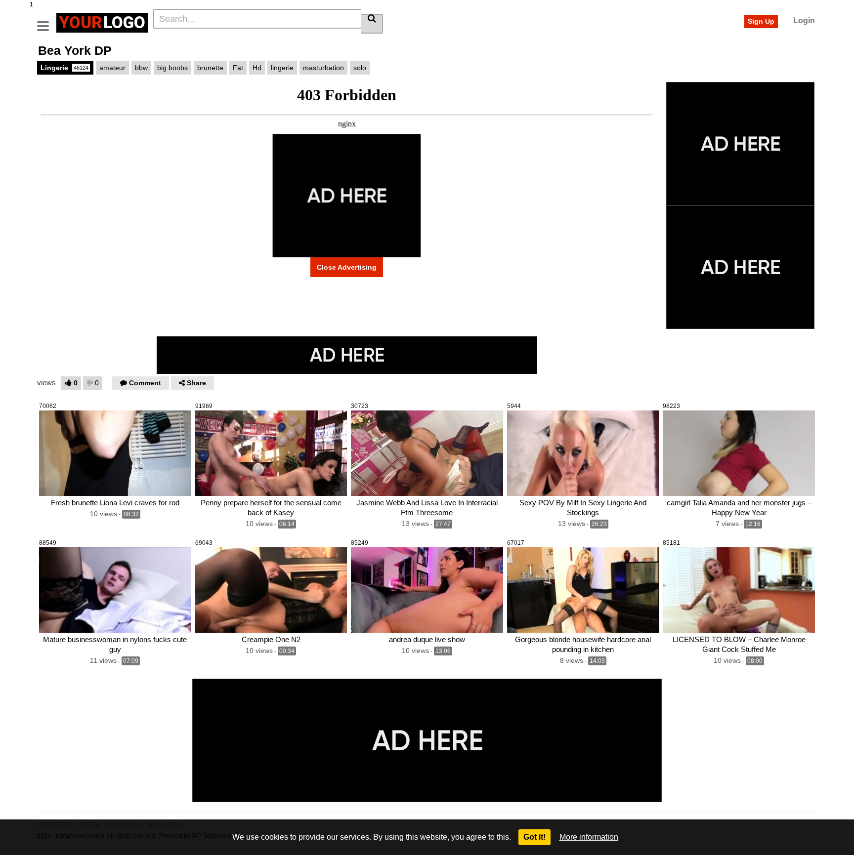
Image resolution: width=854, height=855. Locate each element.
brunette (210, 68)
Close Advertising (347, 267)
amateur (112, 68)
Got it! (534, 837)
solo (359, 68)
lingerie (282, 68)
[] (372, 24)
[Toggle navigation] (46, 21)
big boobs (172, 68)
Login (804, 20)
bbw (141, 68)
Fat (238, 68)
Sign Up (761, 21)
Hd (257, 68)
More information (588, 837)
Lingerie (64, 68)
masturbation (323, 68)
